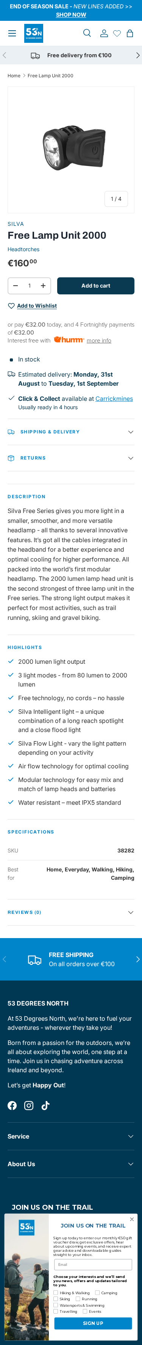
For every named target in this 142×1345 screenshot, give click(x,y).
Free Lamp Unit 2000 (50, 75)
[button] (130, 33)
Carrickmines (114, 398)
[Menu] (12, 33)
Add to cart (95, 285)
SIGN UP (93, 1323)
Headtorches (23, 249)
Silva (16, 224)
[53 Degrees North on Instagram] (28, 1105)
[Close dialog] (132, 1219)
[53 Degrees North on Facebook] (12, 1105)
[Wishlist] (117, 33)
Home (14, 75)
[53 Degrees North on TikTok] (45, 1105)
